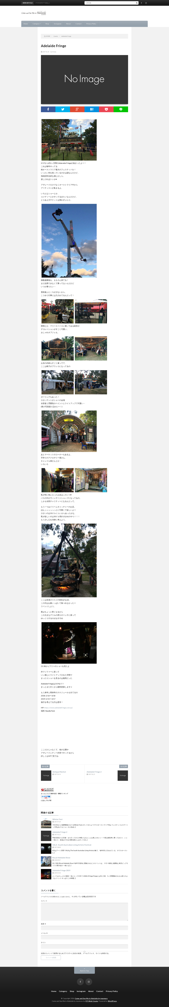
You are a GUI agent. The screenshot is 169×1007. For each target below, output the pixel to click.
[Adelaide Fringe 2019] (46, 874)
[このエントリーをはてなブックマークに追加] (91, 109)
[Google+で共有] (77, 109)
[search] (137, 3)
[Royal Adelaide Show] (46, 861)
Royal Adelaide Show (61, 857)
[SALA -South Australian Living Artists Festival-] (46, 848)
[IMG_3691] (69, 451)
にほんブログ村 (46, 800)
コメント (44, 901)
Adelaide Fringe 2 (94, 772)
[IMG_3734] (69, 663)
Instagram (57, 24)
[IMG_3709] (91, 360)
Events (54, 51)
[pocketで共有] (106, 109)
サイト (43, 942)
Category (36, 24)
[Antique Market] (46, 775)
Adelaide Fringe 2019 (61, 870)
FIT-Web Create (92, 1001)
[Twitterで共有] (62, 109)
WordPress (112, 1001)
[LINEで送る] (121, 109)
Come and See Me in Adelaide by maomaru (91, 998)
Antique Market (59, 772)
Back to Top (84, 971)
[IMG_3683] (69, 160)
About (68, 24)
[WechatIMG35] (69, 277)
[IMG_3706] (91, 491)
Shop (47, 24)
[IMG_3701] (91, 394)
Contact (79, 24)
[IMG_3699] (69, 596)
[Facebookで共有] (48, 109)
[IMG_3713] (91, 323)
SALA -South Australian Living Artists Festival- (72, 845)
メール (44, 933)
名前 (43, 924)
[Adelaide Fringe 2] (123, 775)
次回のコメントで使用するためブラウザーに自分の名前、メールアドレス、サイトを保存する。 (75, 953)
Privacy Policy (91, 24)
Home (26, 24)
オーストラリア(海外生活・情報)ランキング (54, 793)
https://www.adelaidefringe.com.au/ (58, 708)
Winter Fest (57, 819)
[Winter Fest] (46, 823)
